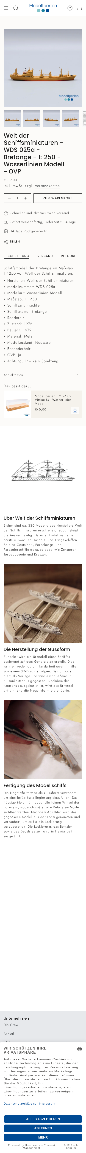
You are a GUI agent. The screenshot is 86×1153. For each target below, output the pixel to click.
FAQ (7, 1042)
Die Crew (11, 1024)
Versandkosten (47, 185)
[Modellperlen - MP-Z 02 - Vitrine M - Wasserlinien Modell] (17, 404)
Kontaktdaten (13, 375)
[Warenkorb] (79, 8)
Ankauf (9, 1033)
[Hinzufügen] (75, 410)
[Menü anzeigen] (6, 8)
